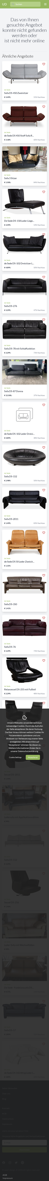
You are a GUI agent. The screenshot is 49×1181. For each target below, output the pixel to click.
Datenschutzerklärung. (28, 751)
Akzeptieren (33, 757)
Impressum (8, 1178)
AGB (5, 1175)
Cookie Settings (15, 757)
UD (4, 4)
